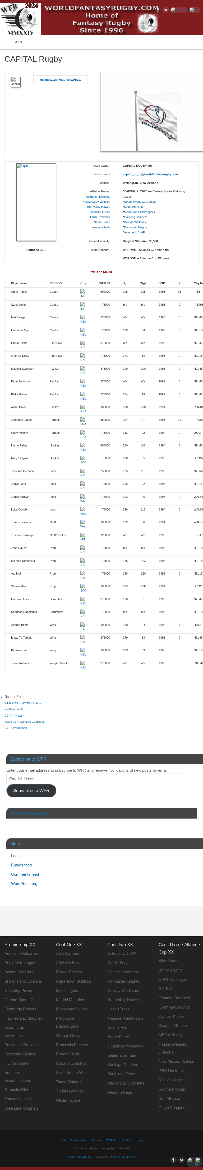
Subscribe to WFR (31, 790)
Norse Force (102, 222)
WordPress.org (24, 883)
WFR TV (111, 1140)
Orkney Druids (68, 1035)
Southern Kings (134, 206)
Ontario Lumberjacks (125, 1046)
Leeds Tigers (67, 990)
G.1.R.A (166, 988)
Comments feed (25, 874)
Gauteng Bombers (135, 217)
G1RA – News (13, 715)
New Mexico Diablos (176, 1061)
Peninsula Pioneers (72, 1044)
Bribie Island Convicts (23, 981)
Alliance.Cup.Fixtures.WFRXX (60, 79)
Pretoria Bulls (67, 1054)
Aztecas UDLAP (134, 232)
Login (141, 1140)
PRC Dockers (171, 1070)
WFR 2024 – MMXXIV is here (23, 703)
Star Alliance (169, 1098)
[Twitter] (165, 11)
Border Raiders (69, 972)
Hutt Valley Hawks (98, 206)
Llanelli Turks (118, 1009)
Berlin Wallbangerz (20, 962)
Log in (16, 855)
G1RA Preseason (15, 727)
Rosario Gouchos (71, 1063)
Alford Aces (168, 961)
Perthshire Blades (19, 1054)
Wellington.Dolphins (97, 196)
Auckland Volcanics (21, 953)
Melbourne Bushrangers (139, 212)
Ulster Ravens (68, 1100)
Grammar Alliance (174, 1007)
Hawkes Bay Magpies (23, 1018)
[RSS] (193, 10)
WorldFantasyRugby (79, 1156)
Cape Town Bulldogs (73, 981)
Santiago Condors (122, 1064)
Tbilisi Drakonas (100, 217)
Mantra (114, 1156)
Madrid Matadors (70, 999)
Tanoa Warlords (69, 1081)
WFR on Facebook (28, 813)
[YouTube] (178, 10)
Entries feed (21, 865)
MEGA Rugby (171, 1035)
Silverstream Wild (71, 1072)
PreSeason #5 (13, 709)
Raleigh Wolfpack (135, 222)
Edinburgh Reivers (20, 1009)
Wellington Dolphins (21, 1108)
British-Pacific (170, 970)
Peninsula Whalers (20, 1044)
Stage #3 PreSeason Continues (24, 721)
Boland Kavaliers (19, 972)
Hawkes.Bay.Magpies (96, 201)
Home (62, 1140)
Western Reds (101, 227)
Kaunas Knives (172, 1016)
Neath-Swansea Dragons (140, 201)
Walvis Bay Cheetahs (125, 1083)
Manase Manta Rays (125, 1018)
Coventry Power (18, 990)
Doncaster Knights (136, 227)
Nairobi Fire (117, 1027)
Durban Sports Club (21, 999)
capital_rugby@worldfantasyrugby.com (150, 174)
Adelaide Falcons (71, 962)
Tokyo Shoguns (172, 1107)
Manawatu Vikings (72, 1009)
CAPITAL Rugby (173, 979)
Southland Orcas (99, 212)
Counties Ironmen (122, 972)
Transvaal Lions (18, 1099)
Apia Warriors (67, 953)
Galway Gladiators (123, 990)
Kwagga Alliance (173, 1025)
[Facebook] (157, 11)
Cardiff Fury (117, 962)
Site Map (127, 1140)
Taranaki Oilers (17, 1089)
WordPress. (129, 1156)
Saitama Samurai (122, 1055)
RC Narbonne (16, 1063)
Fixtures (96, 1140)
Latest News (78, 1140)
